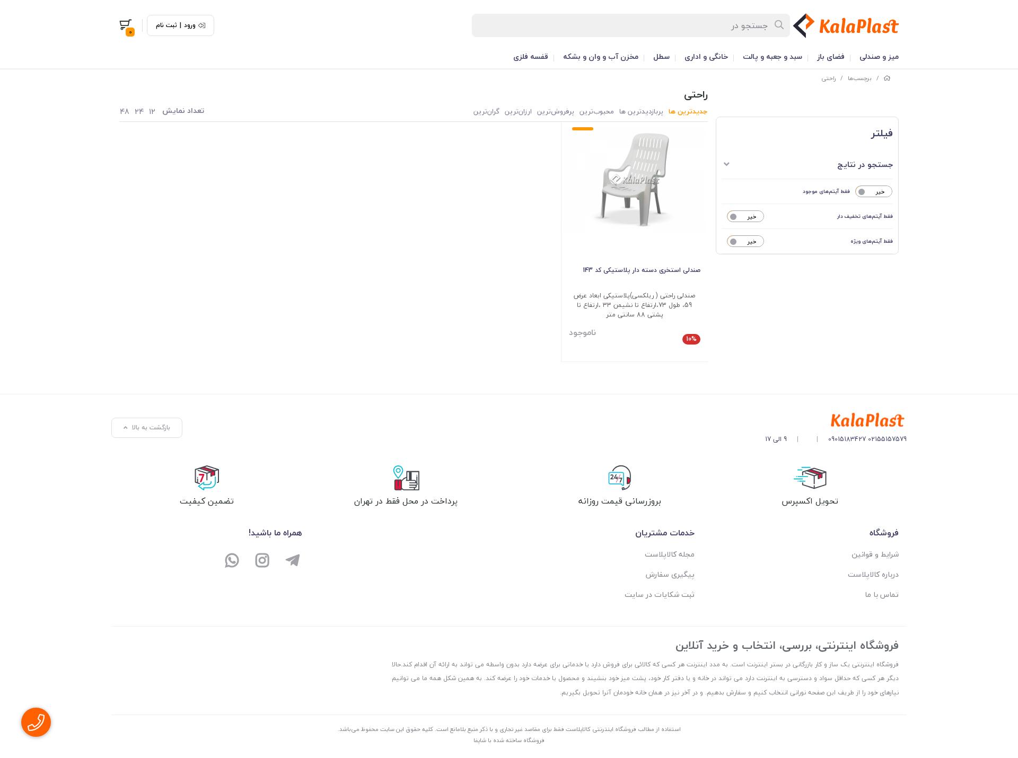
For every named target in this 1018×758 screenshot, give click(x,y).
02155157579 (887, 439)
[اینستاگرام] (263, 561)
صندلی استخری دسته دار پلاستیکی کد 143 (641, 270)
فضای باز (831, 56)
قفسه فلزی (530, 56)
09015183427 (847, 439)
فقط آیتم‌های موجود (826, 191)
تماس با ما (882, 594)
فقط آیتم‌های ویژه (871, 240)
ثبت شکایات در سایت (660, 594)
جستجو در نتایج (865, 164)
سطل (661, 56)
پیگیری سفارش (670, 574)
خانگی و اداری (706, 56)
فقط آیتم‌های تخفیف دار (865, 216)
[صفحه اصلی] (887, 78)
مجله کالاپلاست (670, 554)
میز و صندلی (879, 56)
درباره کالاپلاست (873, 574)
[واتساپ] (232, 561)
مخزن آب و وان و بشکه (600, 56)
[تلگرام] (292, 561)
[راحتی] (836, 420)
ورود (190, 25)
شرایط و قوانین (875, 554)
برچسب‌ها (860, 78)
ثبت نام (166, 25)
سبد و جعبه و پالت (772, 56)
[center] (780, 25)
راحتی (828, 78)
